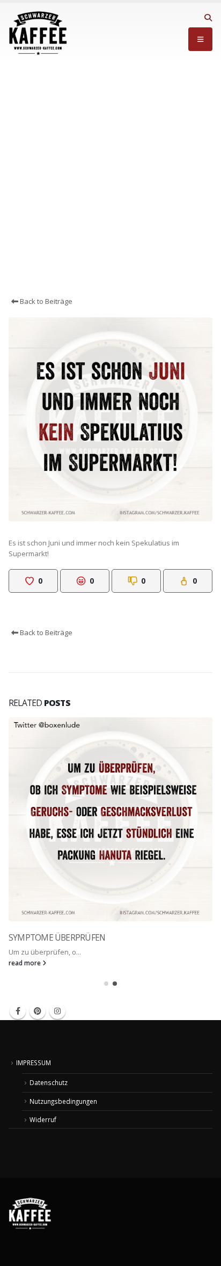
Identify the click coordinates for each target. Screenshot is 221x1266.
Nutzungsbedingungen (63, 1101)
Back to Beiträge (45, 301)
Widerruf (43, 1119)
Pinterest (38, 1011)
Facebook (18, 1011)
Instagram (57, 1011)
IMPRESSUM (33, 1062)
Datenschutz (49, 1082)
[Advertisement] (110, 179)
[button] (207, 17)
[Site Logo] (38, 33)
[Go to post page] (110, 819)
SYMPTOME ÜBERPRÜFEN (57, 937)
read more (25, 962)
